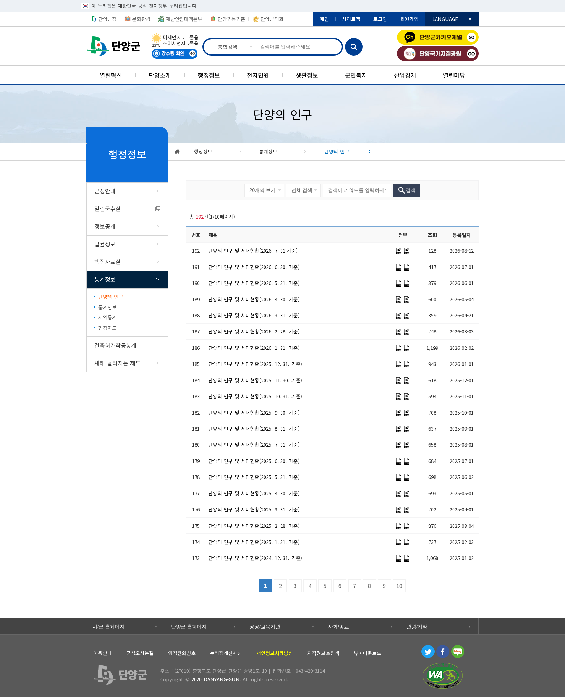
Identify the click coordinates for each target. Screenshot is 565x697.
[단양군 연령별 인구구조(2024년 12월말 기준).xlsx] (398, 558)
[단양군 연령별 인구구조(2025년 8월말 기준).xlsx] (398, 429)
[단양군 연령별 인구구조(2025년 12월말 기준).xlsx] (398, 364)
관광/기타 (416, 626)
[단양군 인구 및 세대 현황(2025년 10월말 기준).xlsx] (406, 396)
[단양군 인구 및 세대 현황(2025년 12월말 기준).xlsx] (406, 364)
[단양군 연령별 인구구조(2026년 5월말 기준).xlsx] (398, 283)
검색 (354, 47)
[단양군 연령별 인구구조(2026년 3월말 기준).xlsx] (398, 316)
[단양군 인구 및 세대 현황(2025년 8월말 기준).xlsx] (406, 429)
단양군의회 (272, 18)
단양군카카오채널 (438, 37)
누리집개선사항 (226, 653)
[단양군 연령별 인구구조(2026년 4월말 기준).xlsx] (398, 299)
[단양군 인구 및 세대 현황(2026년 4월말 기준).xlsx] (406, 299)
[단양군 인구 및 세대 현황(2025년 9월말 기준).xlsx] (406, 413)
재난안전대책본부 (184, 18)
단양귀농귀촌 (231, 18)
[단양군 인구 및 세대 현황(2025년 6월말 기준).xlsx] (406, 461)
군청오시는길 (140, 653)
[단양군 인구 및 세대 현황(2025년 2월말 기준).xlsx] (406, 526)
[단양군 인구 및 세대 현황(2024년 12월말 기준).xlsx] (406, 558)
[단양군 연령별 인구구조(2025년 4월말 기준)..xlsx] (398, 494)
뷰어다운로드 (367, 653)
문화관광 (141, 18)
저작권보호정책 (323, 653)
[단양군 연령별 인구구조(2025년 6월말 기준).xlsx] (398, 461)
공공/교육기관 (264, 626)
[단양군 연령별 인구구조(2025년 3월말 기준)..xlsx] (398, 510)
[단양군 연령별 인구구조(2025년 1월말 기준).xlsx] (398, 542)
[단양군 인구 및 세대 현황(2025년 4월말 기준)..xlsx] (406, 494)
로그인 (380, 18)
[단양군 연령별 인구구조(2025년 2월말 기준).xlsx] (398, 526)
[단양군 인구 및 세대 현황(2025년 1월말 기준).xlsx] (406, 542)
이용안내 (103, 653)
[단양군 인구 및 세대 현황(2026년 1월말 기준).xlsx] (406, 348)
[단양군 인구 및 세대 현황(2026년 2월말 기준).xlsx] (406, 332)
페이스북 (442, 651)
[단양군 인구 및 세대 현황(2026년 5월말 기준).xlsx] (406, 283)
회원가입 (409, 18)
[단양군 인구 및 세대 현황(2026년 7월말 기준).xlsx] (406, 251)
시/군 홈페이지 (109, 626)
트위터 (428, 651)
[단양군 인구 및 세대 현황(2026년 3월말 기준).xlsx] (406, 316)
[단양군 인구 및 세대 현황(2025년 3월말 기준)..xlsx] (406, 510)
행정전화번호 (182, 653)
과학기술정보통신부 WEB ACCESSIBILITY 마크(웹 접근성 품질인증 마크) (443, 676)
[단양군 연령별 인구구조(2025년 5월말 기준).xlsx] (398, 477)
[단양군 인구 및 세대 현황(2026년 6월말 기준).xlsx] (406, 267)
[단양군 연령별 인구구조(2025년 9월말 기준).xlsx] (398, 413)
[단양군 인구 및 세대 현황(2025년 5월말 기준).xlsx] (406, 477)
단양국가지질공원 (438, 53)
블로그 (457, 651)
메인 (324, 18)
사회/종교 (338, 626)
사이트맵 (351, 18)
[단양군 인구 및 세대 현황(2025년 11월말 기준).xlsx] (406, 380)
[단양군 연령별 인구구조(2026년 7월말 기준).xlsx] (398, 251)
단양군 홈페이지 (189, 626)
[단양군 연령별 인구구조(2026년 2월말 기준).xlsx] (398, 332)
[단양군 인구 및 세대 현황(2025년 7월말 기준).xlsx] (406, 445)
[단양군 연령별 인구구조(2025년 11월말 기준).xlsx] (398, 380)
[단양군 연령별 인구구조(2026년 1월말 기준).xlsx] (398, 348)
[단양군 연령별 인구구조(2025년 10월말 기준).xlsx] (398, 396)
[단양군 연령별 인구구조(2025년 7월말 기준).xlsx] (398, 445)
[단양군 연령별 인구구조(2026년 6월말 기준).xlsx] (398, 267)
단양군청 (115, 46)
